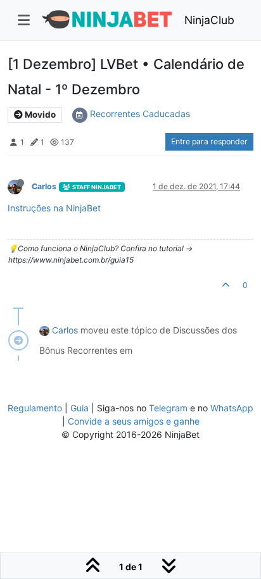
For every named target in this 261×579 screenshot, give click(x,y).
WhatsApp (231, 407)
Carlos (44, 186)
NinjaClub (209, 20)
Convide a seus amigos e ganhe (134, 421)
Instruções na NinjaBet (54, 207)
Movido (39, 114)
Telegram (168, 407)
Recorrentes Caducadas (140, 113)
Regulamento (36, 407)
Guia (79, 407)
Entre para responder (209, 141)
